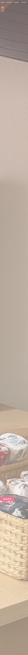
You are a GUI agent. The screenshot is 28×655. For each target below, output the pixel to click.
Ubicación (16, 2)
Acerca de (9, 2)
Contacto (23, 2)
